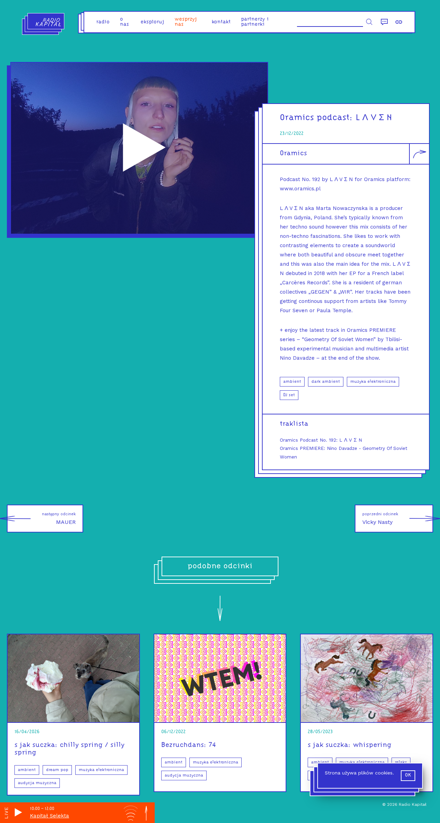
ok (408, 775)
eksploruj (152, 22)
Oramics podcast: (316, 118)
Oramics (293, 153)
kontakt (221, 22)
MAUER (59, 518)
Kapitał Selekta (49, 816)
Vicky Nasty (380, 518)
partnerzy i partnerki (255, 22)
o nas (124, 22)
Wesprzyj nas (186, 22)
